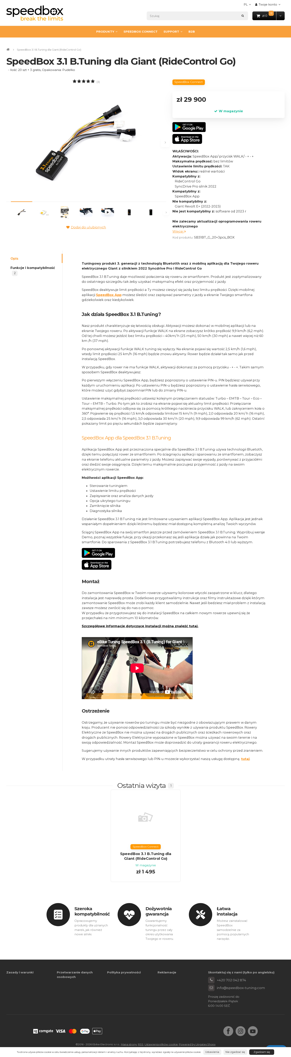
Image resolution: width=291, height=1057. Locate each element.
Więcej (178, 231)
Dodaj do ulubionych (88, 227)
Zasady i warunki (19, 972)
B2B (191, 31)
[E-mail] (211, 987)
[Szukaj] (242, 15)
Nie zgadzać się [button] (235, 1051)
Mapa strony (129, 1044)
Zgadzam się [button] (262, 1051)
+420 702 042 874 (231, 980)
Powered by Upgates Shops (197, 1044)
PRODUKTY (105, 31)
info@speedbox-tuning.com (241, 988)
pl (248, 6)
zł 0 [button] (269, 15)
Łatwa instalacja (227, 911)
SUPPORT (171, 31)
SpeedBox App (109, 295)
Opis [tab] (14, 258)
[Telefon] (211, 980)
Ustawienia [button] (212, 1051)
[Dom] (34, 13)
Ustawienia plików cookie (161, 1044)
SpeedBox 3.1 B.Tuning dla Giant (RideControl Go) (145, 856)
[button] (280, 15)
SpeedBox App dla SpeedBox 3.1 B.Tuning (126, 438)
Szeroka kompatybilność (92, 911)
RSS (140, 1044)
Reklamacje (167, 972)
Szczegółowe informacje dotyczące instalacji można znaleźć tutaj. (140, 626)
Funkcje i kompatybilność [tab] (32, 270)
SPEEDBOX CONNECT (141, 31)
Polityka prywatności (124, 972)
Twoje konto (268, 4)
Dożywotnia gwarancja (159, 911)
